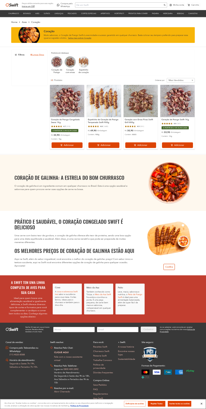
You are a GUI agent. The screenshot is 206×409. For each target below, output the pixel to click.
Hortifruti (119, 13)
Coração (35, 22)
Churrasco (13, 13)
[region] (103, 404)
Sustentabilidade (126, 359)
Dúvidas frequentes (103, 372)
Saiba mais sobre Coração (79, 38)
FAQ (95, 389)
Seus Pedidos (100, 384)
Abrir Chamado (62, 391)
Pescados (72, 13)
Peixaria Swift (100, 355)
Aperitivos (105, 13)
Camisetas (193, 13)
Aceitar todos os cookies (179, 403)
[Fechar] (201, 404)
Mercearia (168, 13)
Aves (37, 13)
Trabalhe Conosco (102, 360)
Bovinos (27, 13)
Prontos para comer (137, 13)
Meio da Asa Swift (103, 294)
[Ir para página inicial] (12, 5)
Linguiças (59, 13)
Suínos (47, 13)
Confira (169, 266)
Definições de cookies (135, 403)
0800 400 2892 (70, 369)
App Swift (98, 398)
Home (14, 22)
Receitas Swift (100, 346)
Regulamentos (100, 393)
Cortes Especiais (88, 13)
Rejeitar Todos (157, 403)
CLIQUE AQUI (61, 352)
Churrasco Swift (101, 351)
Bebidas (180, 13)
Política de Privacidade (79, 406)
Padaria (155, 13)
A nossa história (126, 346)
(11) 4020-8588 (17, 354)
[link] (28, 6)
